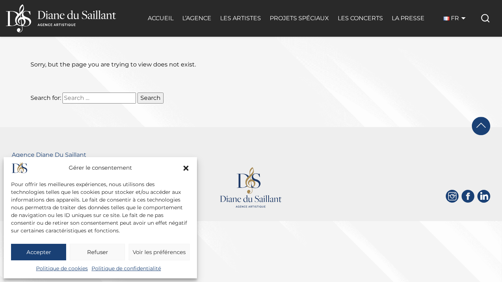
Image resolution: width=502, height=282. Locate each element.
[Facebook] (468, 196)
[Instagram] (452, 196)
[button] (186, 168)
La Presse (408, 18)
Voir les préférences (159, 252)
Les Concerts (360, 18)
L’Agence (196, 18)
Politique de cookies (62, 268)
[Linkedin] (483, 196)
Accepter (38, 252)
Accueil (160, 18)
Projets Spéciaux (299, 18)
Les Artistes (240, 18)
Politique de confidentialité (126, 268)
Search (150, 97)
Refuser (97, 252)
